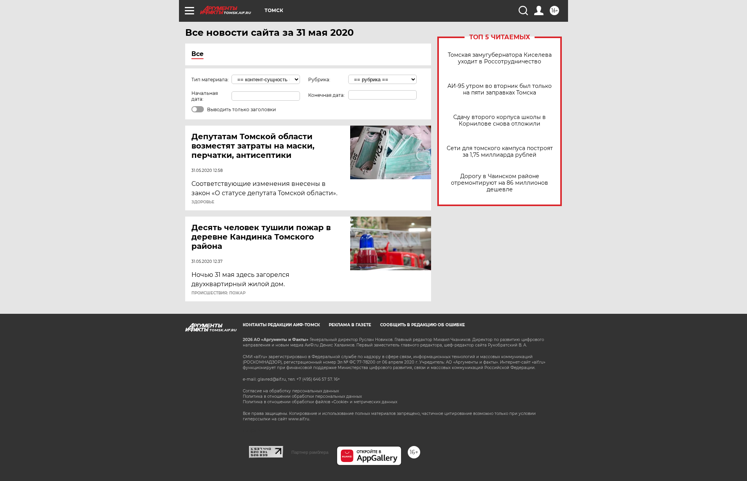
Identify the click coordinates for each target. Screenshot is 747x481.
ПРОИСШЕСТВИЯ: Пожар (218, 293)
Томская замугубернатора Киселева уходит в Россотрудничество (500, 58)
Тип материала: (210, 79)
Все (197, 54)
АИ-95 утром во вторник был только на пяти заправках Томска (499, 89)
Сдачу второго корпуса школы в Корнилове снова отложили (499, 120)
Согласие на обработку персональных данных (291, 391)
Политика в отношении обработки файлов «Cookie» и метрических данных (320, 401)
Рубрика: (319, 79)
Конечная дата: (326, 95)
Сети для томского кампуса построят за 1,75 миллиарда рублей (500, 151)
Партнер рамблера (309, 452)
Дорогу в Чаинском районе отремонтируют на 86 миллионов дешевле (499, 183)
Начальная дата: (204, 96)
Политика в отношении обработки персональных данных (302, 396)
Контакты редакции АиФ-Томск (281, 324)
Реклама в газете (350, 324)
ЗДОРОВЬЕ (202, 202)
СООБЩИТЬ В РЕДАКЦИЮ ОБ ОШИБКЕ (422, 324)
